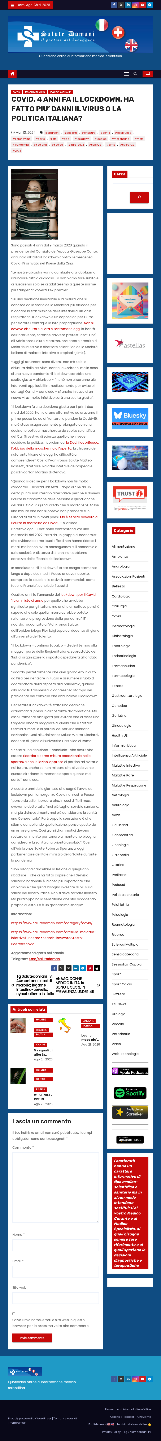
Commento (23, 1147)
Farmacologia (123, 675)
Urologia (118, 1014)
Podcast (118, 884)
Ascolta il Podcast (122, 1417)
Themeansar (17, 1423)
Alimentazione (123, 546)
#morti (138, 139)
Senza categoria (125, 954)
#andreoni (52, 133)
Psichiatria (120, 904)
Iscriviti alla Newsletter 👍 (134, 1424)
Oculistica (120, 825)
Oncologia (120, 844)
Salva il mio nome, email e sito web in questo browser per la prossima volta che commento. (50, 1323)
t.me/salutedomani (44, 958)
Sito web (19, 1287)
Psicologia (120, 914)
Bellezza (118, 586)
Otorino (118, 864)
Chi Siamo (144, 1417)
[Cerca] (139, 197)
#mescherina (120, 139)
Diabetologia (122, 636)
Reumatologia (123, 924)
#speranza (127, 144)
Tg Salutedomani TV (137, 1432)
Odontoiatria (122, 835)
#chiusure (88, 133)
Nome (18, 1234)
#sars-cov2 (76, 144)
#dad (65, 139)
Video (116, 1044)
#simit (110, 144)
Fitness (117, 685)
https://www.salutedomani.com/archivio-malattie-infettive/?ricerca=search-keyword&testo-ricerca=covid (53, 938)
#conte (105, 133)
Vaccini (40, 1044)
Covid (16, 91)
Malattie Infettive (35, 91)
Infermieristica (124, 745)
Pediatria (41, 1030)
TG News (119, 1004)
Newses (68, 1418)
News (116, 815)
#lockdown (81, 139)
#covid (40, 139)
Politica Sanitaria (60, 91)
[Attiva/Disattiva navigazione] (126, 74)
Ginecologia (121, 725)
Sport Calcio (122, 984)
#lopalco (100, 139)
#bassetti (70, 133)
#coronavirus (21, 139)
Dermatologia (123, 626)
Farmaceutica (123, 665)
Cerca (119, 174)
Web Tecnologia (125, 1053)
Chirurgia (119, 606)
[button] (136, 73)
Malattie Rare (123, 775)
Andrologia (121, 566)
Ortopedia (120, 855)
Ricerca (40, 1089)
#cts (53, 139)
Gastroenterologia (127, 695)
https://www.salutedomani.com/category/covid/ (52, 923)
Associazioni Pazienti (128, 576)
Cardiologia (121, 596)
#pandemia (21, 144)
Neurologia (120, 805)
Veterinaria (121, 1034)
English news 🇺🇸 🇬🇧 (101, 1424)
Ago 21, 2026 (43, 1059)
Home (109, 1409)
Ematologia (121, 646)
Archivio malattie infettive (134, 1409)
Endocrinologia (124, 655)
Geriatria (119, 715)
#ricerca (57, 144)
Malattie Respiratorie (129, 785)
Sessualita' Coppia (127, 964)
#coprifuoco (123, 133)
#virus (17, 151)
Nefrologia (120, 795)
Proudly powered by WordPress (30, 1418)
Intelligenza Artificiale (129, 755)
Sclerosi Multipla (125, 944)
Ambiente (88, 1020)
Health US (120, 735)
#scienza (95, 144)
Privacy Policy (111, 1432)
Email (18, 1261)
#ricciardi (40, 144)
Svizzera (118, 994)
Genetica (119, 705)
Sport (116, 974)
